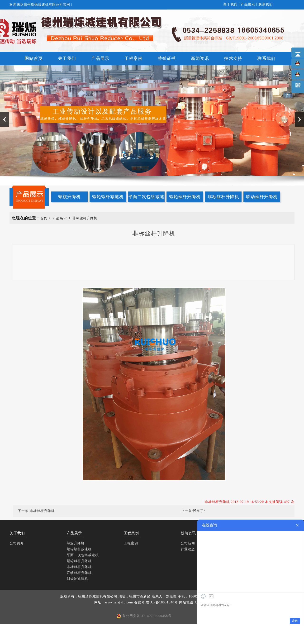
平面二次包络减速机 (146, 198)
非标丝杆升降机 (223, 196)
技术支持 (233, 58)
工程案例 (133, 58)
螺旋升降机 (69, 196)
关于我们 (230, 4)
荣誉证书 (167, 58)
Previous (4, 119)
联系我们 (265, 4)
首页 (43, 218)
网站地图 (186, 602)
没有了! (199, 511)
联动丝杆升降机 (262, 196)
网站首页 (34, 58)
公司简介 (17, 543)
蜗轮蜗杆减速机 (108, 196)
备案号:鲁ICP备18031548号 (156, 602)
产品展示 (248, 4)
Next (299, 119)
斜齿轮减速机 (77, 579)
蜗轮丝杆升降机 (185, 196)
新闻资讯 (200, 58)
